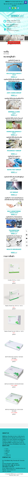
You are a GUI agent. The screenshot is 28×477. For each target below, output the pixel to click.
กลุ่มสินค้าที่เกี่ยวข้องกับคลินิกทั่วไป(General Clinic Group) (14, 99)
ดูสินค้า (14, 283)
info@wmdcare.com (10, 468)
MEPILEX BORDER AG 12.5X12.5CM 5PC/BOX (14, 410)
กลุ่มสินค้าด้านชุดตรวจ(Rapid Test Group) (14, 157)
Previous (2, 38)
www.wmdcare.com (11, 469)
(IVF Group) (14, 178)
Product (7, 452)
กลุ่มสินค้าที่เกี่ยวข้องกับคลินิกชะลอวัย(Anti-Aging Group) (14, 80)
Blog (6, 453)
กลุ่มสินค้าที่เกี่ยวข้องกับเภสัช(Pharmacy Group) (14, 138)
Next (26, 38)
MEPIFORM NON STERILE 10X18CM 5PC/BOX (14, 357)
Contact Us (8, 455)
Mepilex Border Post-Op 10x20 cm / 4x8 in (14, 331)
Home (6, 448)
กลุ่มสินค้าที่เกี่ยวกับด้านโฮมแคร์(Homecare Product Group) (14, 119)
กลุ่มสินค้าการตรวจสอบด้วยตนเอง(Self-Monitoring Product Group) (14, 198)
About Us (7, 450)
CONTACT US (6, 457)
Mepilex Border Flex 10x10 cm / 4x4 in (14, 305)
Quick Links (5, 445)
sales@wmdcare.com (20, 468)
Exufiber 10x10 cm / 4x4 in (14, 280)
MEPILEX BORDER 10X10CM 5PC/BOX (14, 384)
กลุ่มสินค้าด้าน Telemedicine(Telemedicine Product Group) (14, 218)
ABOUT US (5, 433)
